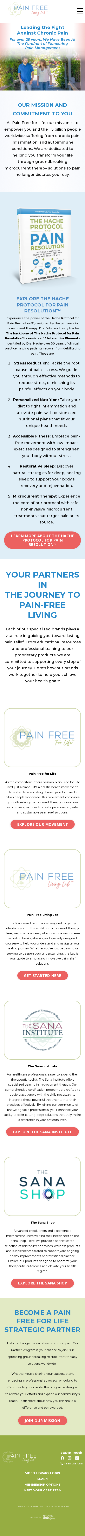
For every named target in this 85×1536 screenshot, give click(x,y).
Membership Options (43, 1484)
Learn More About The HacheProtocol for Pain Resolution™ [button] (42, 540)
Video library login (42, 1473)
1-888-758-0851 (73, 1463)
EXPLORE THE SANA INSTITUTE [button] (42, 1131)
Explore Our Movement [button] (42, 824)
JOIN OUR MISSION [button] (42, 1420)
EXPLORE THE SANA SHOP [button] (42, 1283)
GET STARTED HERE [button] (42, 975)
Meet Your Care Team (42, 1490)
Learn (42, 1479)
